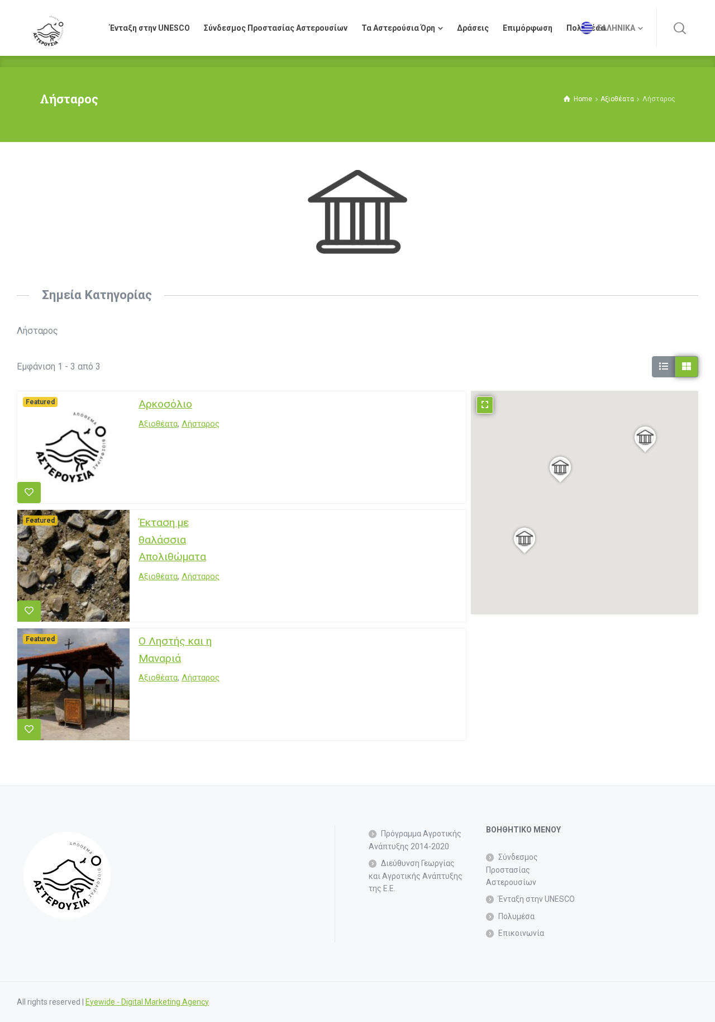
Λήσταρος (201, 424)
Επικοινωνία (521, 933)
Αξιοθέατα (158, 424)
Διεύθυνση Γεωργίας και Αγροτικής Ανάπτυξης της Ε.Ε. (416, 876)
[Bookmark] (29, 492)
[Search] (679, 28)
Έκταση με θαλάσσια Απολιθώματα (172, 539)
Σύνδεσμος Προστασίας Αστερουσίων (512, 870)
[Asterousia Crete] (48, 28)
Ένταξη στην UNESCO (536, 899)
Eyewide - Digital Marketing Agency (147, 1001)
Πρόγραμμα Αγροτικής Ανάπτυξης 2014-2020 (415, 839)
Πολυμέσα (516, 916)
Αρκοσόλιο (165, 404)
